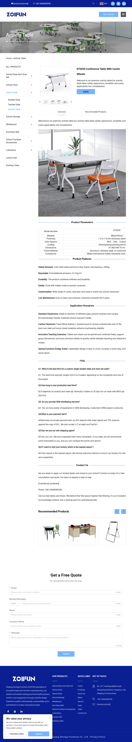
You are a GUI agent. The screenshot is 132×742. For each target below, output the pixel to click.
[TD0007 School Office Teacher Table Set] (82, 531)
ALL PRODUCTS (13, 67)
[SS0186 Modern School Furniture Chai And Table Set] (52, 531)
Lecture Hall (11, 158)
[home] (16, 14)
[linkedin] (124, 4)
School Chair (12, 85)
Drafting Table (12, 165)
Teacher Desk (14, 104)
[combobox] (15, 603)
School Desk (32, 41)
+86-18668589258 (43, 3)
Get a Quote (108, 14)
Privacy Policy (97, 737)
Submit (66, 654)
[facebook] (113, 4)
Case (80, 705)
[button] (117, 511)
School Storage (13, 116)
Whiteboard (11, 124)
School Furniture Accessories (13, 141)
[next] (71, 102)
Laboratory (11, 150)
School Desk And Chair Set (16, 75)
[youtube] (118, 4)
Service (80, 701)
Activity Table (46, 41)
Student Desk (14, 100)
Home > (9, 58)
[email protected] (51, 483)
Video (80, 709)
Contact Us (82, 713)
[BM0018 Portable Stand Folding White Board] (112, 531)
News (80, 697)
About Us (81, 694)
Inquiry (86, 92)
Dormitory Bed (12, 132)
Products (20, 41)
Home (11, 41)
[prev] (40, 102)
